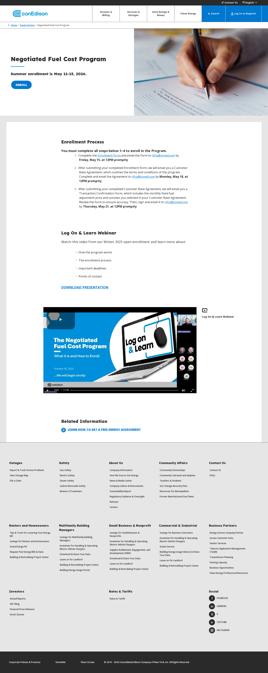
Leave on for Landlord (71, 559)
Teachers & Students (170, 480)
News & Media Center (121, 480)
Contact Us (231, 2)
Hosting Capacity (218, 562)
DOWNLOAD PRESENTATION (84, 287)
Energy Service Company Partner (226, 532)
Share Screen (87, 662)
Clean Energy (188, 13)
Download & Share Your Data (75, 554)
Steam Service (27, 25)
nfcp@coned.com (163, 155)
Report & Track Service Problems (27, 470)
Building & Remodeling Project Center (29, 557)
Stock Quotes (17, 614)
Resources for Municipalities (174, 491)
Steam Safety (67, 480)
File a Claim (15, 480)
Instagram (223, 630)
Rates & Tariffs (117, 598)
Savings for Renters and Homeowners (29, 541)
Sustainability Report (120, 491)
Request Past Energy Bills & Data (26, 551)
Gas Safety (65, 470)
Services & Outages (133, 14)
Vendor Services (218, 543)
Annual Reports (18, 598)
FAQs (212, 475)
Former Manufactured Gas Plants (177, 496)
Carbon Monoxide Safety (73, 486)
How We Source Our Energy (124, 475)
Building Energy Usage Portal (75, 570)
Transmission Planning (221, 557)
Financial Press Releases (22, 609)
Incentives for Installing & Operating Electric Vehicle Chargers (79, 547)
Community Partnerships (172, 470)
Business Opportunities (222, 567)
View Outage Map (19, 475)
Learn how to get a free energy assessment (104, 429)
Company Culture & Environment (126, 486)
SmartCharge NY (18, 546)
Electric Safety (67, 475)
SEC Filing (15, 603)
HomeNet (61, 662)
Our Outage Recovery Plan (173, 486)
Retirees (114, 501)
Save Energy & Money (160, 14)
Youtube (222, 622)
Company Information (121, 470)
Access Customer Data (221, 538)
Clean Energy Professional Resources (229, 573)
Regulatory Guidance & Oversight (127, 496)
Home (14, 25)
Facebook (222, 598)
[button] (249, 2)
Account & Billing (106, 14)
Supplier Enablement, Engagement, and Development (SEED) (130, 551)
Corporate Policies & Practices (24, 662)
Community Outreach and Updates (177, 475)
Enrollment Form (109, 155)
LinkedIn (221, 606)
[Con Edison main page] (26, 13)
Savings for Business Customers (176, 532)
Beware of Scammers (71, 491)
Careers (114, 507)
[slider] (124, 390)
